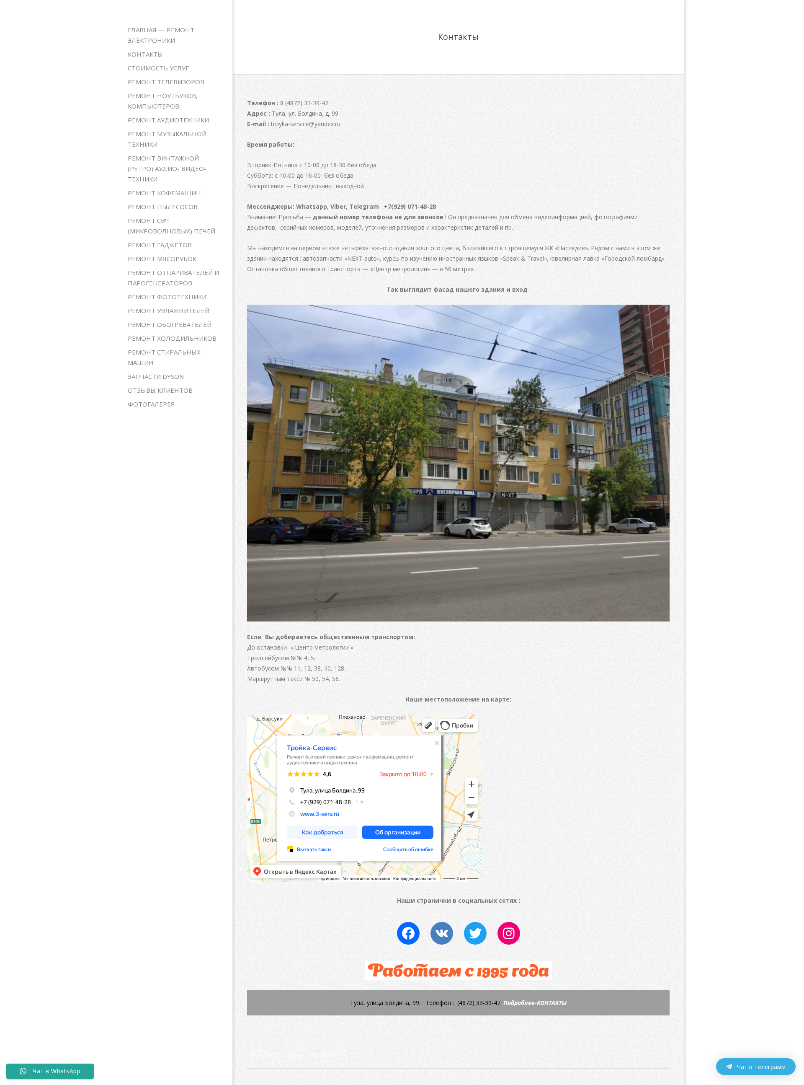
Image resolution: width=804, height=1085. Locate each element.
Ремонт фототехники (167, 297)
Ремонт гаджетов (160, 245)
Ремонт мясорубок (162, 258)
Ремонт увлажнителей (168, 310)
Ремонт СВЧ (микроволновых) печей (171, 225)
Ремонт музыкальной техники (167, 138)
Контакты (145, 54)
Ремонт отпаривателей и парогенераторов (173, 277)
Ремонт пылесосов (163, 206)
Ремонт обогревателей (169, 324)
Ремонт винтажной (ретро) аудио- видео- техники (167, 168)
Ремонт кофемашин (164, 193)
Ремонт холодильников (172, 338)
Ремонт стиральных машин (164, 357)
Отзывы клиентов (160, 390)
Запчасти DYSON (156, 376)
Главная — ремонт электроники (161, 35)
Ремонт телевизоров (166, 82)
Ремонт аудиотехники (168, 120)
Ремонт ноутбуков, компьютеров (163, 100)
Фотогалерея (151, 404)
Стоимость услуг (158, 68)
